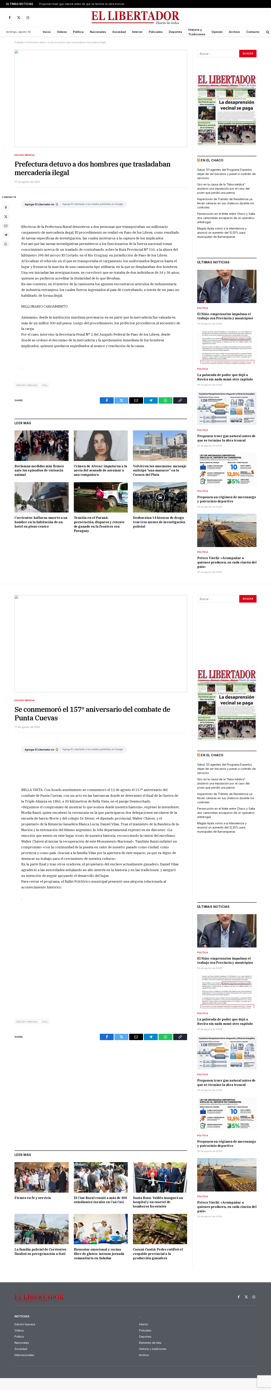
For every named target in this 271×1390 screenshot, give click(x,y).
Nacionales (98, 32)
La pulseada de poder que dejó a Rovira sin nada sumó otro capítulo (225, 377)
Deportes (175, 32)
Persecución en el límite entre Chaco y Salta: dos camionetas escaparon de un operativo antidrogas (226, 218)
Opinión (217, 32)
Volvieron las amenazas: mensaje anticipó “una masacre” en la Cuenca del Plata (159, 470)
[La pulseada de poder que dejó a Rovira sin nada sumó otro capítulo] (227, 347)
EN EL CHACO (212, 160)
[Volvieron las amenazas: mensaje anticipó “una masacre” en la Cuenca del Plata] (160, 445)
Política (78, 32)
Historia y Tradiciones (196, 32)
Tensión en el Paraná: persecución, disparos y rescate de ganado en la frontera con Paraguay (99, 524)
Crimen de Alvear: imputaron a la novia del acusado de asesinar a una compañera (100, 470)
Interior (137, 32)
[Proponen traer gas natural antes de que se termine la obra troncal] (227, 408)
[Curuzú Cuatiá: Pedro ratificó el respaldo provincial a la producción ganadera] (160, 1229)
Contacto (252, 32)
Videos (62, 32)
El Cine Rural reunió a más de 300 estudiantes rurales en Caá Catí (100, 1200)
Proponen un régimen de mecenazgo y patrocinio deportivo (77, 4)
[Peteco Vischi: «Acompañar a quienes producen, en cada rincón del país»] (227, 530)
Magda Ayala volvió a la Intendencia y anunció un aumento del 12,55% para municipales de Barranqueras (222, 232)
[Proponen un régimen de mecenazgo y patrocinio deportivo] (227, 469)
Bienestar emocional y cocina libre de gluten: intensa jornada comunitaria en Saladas (99, 1253)
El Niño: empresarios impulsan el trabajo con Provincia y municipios (225, 316)
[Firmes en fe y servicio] (41, 1177)
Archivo (234, 32)
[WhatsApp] (6, 244)
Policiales (155, 32)
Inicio (47, 32)
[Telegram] (6, 235)
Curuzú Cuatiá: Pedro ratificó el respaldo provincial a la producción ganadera (158, 1253)
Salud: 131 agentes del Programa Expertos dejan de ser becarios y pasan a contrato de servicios (226, 174)
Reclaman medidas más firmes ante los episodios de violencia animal (39, 470)
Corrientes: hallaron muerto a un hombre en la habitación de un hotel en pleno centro (40, 522)
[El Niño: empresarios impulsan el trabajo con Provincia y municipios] (227, 286)
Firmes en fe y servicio (32, 1198)
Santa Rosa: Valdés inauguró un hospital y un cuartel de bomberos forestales (158, 1202)
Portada (19, 42)
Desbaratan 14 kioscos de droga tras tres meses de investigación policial (159, 522)
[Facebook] (6, 207)
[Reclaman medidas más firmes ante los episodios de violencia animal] (41, 445)
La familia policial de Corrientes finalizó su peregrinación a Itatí (40, 1251)
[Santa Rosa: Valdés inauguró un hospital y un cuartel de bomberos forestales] (160, 1177)
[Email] (6, 225)
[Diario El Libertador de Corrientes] (135, 17)
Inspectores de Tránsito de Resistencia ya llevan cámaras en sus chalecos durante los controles (225, 203)
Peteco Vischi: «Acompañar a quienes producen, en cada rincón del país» (227, 562)
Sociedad (119, 32)
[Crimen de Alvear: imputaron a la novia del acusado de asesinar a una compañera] (101, 445)
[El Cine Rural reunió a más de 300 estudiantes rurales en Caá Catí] (101, 1177)
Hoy (44, 385)
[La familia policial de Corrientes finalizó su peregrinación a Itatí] (41, 1229)
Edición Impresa (24, 155)
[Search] (267, 32)
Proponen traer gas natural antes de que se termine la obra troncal (226, 438)
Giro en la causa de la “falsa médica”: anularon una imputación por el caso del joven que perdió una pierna (223, 188)
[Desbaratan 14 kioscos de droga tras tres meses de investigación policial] (160, 497)
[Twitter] (6, 216)
